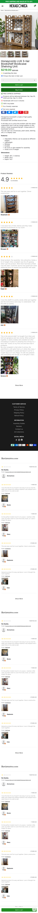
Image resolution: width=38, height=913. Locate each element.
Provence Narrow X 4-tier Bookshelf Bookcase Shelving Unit (18, 471)
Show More (19, 385)
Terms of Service (19, 407)
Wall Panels (7, 493)
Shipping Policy (19, 413)
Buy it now (19, 90)
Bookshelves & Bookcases (11, 10)
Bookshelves (8, 548)
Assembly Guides (19, 423)
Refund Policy (19, 415)
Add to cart (19, 910)
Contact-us (19, 429)
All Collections (19, 432)
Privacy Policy (19, 410)
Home (2, 10)
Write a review (32, 174)
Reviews (19, 426)
